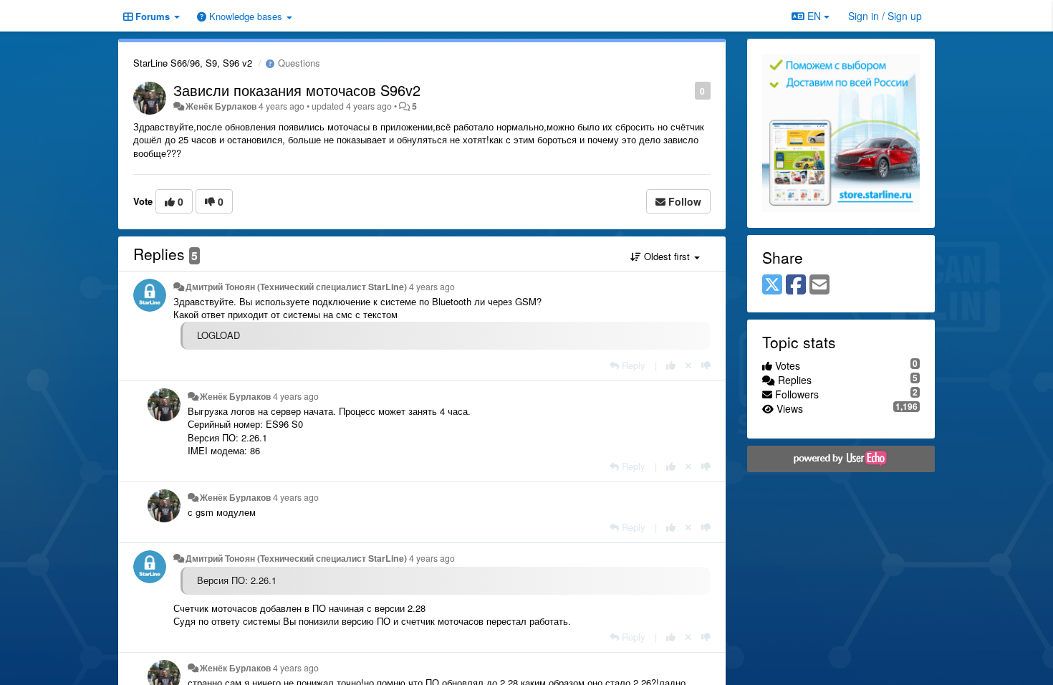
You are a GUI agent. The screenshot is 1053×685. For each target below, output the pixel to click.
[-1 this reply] (706, 365)
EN (814, 16)
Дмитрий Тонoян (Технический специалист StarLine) (296, 286)
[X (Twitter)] (772, 285)
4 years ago (432, 286)
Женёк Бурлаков (221, 106)
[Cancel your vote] (688, 365)
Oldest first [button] (667, 256)
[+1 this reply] (670, 365)
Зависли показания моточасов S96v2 (296, 90)
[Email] (819, 285)
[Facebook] (796, 285)
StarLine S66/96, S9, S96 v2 (192, 63)
